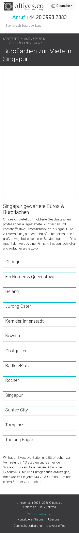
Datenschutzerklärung (28, 525)
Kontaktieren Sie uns (31, 519)
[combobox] (62, 6)
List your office (55, 525)
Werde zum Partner (39, 514)
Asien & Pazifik (34, 38)
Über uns (54, 519)
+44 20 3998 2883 (46, 17)
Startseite (11, 38)
